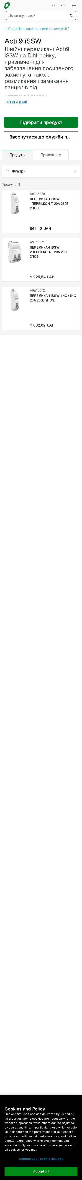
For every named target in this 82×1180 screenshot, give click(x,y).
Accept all (41, 1171)
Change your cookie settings (41, 1158)
